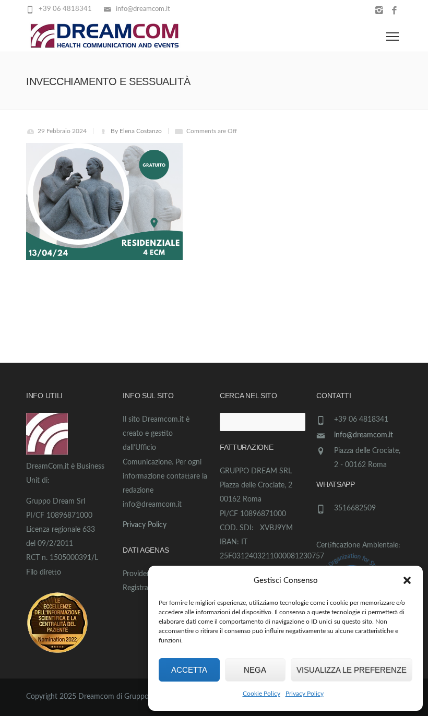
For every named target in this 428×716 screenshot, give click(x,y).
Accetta (189, 669)
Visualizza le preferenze (351, 669)
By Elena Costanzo (136, 131)
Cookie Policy (261, 693)
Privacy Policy (305, 693)
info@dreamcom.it (363, 435)
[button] (407, 580)
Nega (255, 669)
